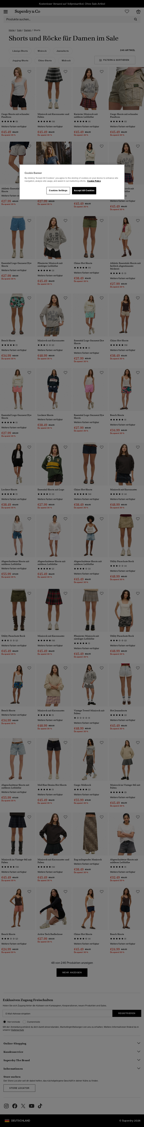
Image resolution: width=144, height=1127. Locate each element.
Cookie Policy (94, 181)
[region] (72, 182)
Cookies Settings (58, 190)
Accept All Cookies (84, 190)
